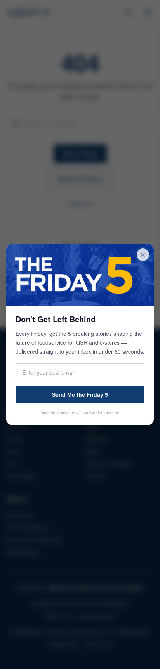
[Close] (143, 254)
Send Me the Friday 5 (80, 394)
